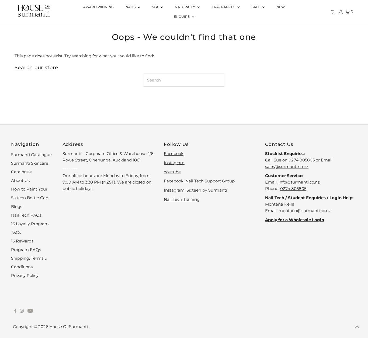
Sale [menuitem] (256, 7)
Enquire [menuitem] (182, 17)
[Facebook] (15, 311)
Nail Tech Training (182, 199)
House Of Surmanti (69, 326)
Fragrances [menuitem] (224, 7)
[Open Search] (332, 11)
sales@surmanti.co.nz (286, 166)
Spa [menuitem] (155, 7)
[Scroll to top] (357, 327)
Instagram (174, 162)
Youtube (172, 171)
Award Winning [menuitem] (98, 7)
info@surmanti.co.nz (299, 182)
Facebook (173, 153)
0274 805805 (302, 160)
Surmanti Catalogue (31, 154)
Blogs (16, 206)
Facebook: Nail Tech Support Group (199, 181)
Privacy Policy (25, 275)
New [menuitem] (280, 7)
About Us (20, 180)
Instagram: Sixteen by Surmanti (195, 190)
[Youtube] (30, 311)
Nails (131, 7)
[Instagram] (22, 311)
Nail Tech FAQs (26, 215)
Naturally (185, 7)
